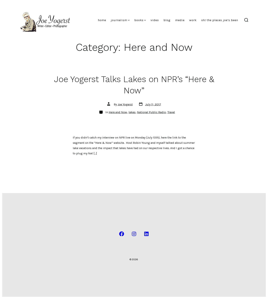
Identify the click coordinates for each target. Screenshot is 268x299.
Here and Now (118, 112)
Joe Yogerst (125, 104)
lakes (132, 112)
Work (193, 20)
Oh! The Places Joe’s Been (219, 20)
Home (102, 20)
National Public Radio (151, 112)
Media (180, 20)
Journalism (119, 20)
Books (138, 20)
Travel (171, 112)
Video (155, 20)
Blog (167, 20)
